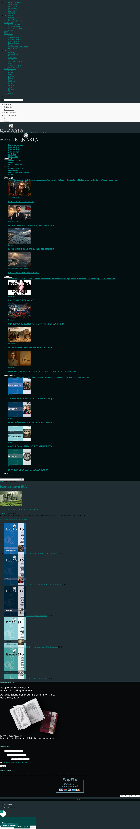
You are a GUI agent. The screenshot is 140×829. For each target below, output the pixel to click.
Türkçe (10, 87)
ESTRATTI (12, 30)
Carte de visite (12, 6)
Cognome (3, 755)
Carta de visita (12, 4)
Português (11, 82)
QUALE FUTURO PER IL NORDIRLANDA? (20, 509)
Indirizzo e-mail (5, 759)
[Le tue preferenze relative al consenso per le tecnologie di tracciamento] (10, 825)
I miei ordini (8, 107)
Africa (10, 36)
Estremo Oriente (13, 43)
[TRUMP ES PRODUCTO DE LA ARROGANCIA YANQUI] (19, 393)
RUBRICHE (8, 50)
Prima (2, 481)
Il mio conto (8, 104)
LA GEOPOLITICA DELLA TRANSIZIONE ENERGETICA (31, 225)
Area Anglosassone (14, 39)
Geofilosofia (12, 59)
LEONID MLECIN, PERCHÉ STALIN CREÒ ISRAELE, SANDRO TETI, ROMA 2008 (42, 371)
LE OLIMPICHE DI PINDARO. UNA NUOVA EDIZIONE (30, 347)
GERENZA (12, 19)
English (10, 72)
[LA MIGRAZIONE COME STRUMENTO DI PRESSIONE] (19, 243)
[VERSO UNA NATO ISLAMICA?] (19, 196)
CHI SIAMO (8, 15)
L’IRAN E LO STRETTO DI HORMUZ (23, 273)
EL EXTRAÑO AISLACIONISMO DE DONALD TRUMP (30, 422)
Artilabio (80, 800)
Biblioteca (11, 52)
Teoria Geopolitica (14, 67)
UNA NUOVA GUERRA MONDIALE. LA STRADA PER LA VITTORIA (36, 324)
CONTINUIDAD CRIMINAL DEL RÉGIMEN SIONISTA (30, 446)
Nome (2, 751)
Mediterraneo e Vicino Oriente (18, 47)
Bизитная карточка (15, 2)
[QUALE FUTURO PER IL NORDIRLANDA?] (11, 505)
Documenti (11, 56)
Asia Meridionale (13, 41)
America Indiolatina (14, 37)
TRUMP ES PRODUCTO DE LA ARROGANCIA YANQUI (31, 399)
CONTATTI (8, 95)
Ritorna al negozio (22, 826)
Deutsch (11, 71)
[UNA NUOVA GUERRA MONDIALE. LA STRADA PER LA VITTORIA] (19, 318)
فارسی (10, 93)
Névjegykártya (13, 10)
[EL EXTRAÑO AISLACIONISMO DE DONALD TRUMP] (19, 417)
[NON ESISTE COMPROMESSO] (19, 294)
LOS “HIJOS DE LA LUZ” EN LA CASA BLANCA (28, 470)
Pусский (11, 83)
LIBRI (6, 32)
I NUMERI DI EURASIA (17, 24)
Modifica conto (9, 110)
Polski (10, 80)
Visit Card (11, 12)
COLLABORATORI (15, 21)
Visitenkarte (12, 13)
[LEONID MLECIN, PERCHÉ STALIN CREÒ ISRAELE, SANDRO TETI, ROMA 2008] (19, 365)
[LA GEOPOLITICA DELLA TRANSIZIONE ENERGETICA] (19, 219)
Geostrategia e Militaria (15, 61)
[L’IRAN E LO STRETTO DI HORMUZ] (19, 267)
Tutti (10, 180)
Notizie (10, 63)
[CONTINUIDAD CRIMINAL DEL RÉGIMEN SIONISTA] (19, 440)
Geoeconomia (12, 58)
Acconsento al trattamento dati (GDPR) (15, 762)
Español (10, 74)
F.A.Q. (6, 121)
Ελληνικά (11, 89)
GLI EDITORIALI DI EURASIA (19, 28)
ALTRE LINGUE (10, 69)
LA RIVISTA (8, 23)
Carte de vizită (13, 8)
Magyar (10, 78)
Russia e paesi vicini (14, 48)
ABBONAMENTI (14, 26)
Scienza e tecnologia (14, 65)
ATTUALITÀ (8, 34)
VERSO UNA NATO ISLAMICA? (21, 202)
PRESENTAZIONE (15, 17)
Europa (10, 45)
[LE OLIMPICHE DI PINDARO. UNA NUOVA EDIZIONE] (19, 342)
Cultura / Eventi (13, 54)
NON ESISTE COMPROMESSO (21, 300)
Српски (11, 91)
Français (11, 76)
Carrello (6, 118)
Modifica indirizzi (10, 112)
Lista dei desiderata (10, 115)
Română (11, 85)
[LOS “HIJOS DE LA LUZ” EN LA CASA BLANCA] (19, 464)
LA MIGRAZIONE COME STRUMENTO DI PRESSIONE (31, 249)
